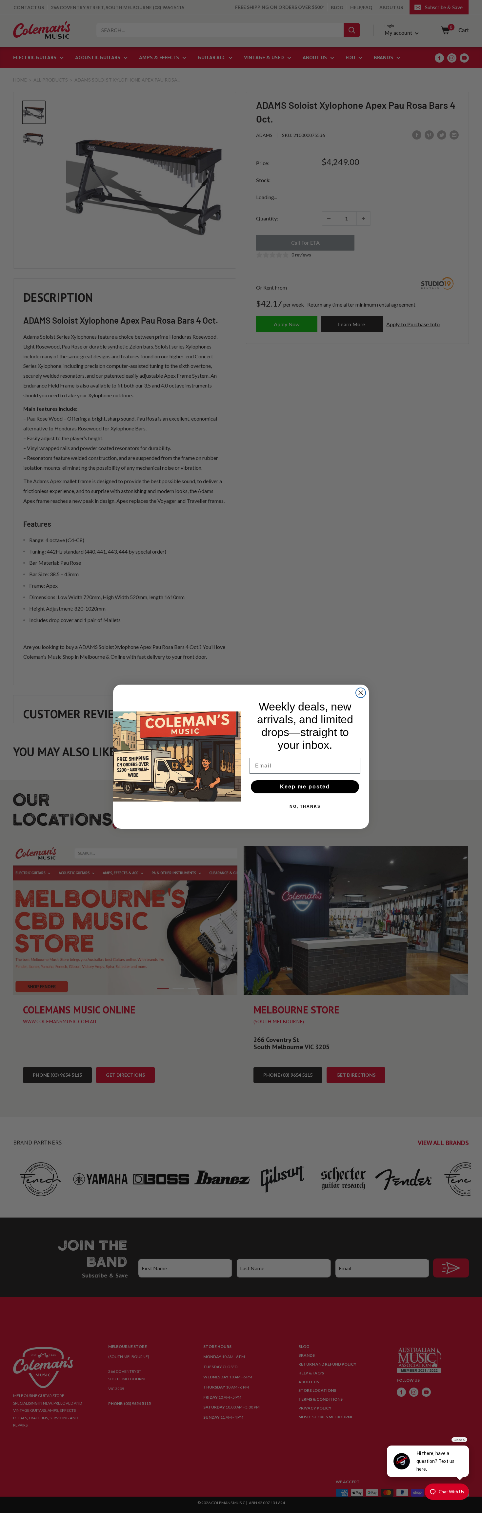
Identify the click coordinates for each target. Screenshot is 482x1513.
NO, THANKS (305, 806)
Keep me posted (305, 786)
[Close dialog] (361, 693)
